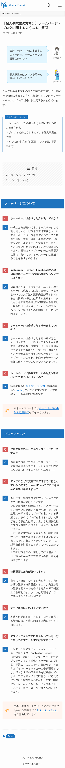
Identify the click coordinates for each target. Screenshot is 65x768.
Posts (10, 736)
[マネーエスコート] (13, 5)
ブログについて (19, 180)
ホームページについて (23, 174)
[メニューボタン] (59, 5)
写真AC (30, 386)
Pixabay (20, 390)
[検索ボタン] (48, 5)
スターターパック (46, 710)
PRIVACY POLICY (35, 758)
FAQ (23, 758)
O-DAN (41, 386)
